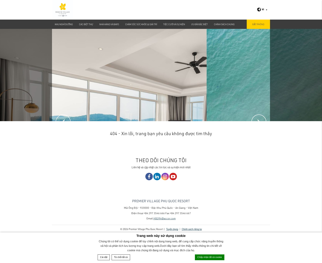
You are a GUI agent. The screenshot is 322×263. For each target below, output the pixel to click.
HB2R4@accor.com (164, 218)
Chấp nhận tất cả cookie (209, 257)
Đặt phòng (258, 24)
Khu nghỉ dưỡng (64, 24)
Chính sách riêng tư (192, 229)
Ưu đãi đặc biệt (199, 24)
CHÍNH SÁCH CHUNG (224, 24)
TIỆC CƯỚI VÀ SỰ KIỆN (174, 24)
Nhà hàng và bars (109, 24)
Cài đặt (103, 257)
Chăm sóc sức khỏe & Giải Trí (141, 24)
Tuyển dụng (172, 229)
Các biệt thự (86, 24)
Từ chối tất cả (121, 257)
